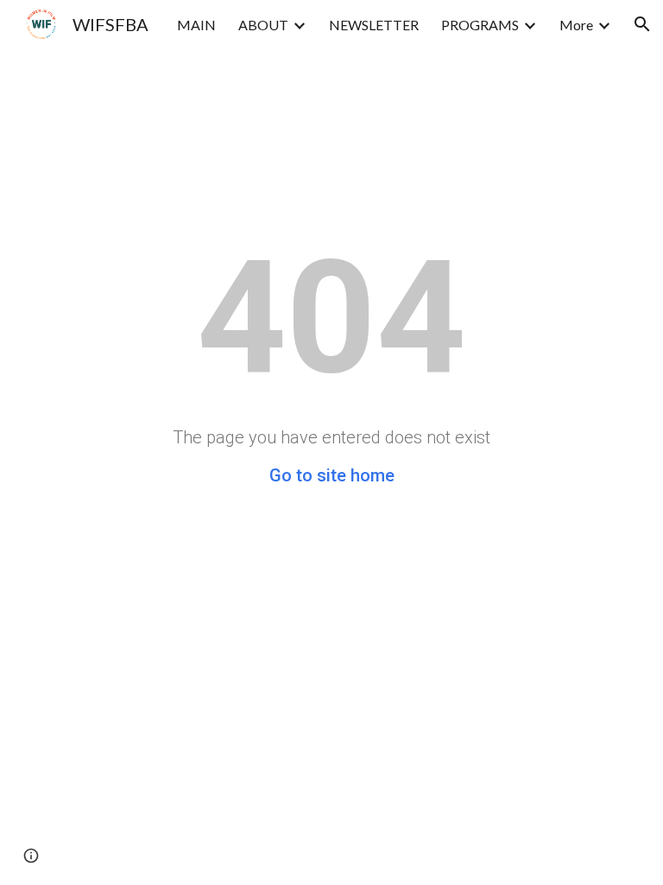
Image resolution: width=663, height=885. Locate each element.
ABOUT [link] (263, 24)
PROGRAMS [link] (480, 24)
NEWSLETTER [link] (374, 24)
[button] (642, 24)
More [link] (576, 24)
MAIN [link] (196, 24)
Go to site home (332, 475)
